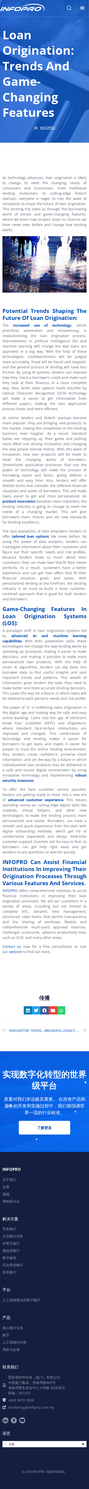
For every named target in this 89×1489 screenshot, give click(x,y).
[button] (82, 8)
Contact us (11, 946)
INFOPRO (10, 890)
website (15, 951)
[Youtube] (22, 1420)
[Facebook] (14, 1420)
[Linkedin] (5, 1420)
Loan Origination (53, 317)
